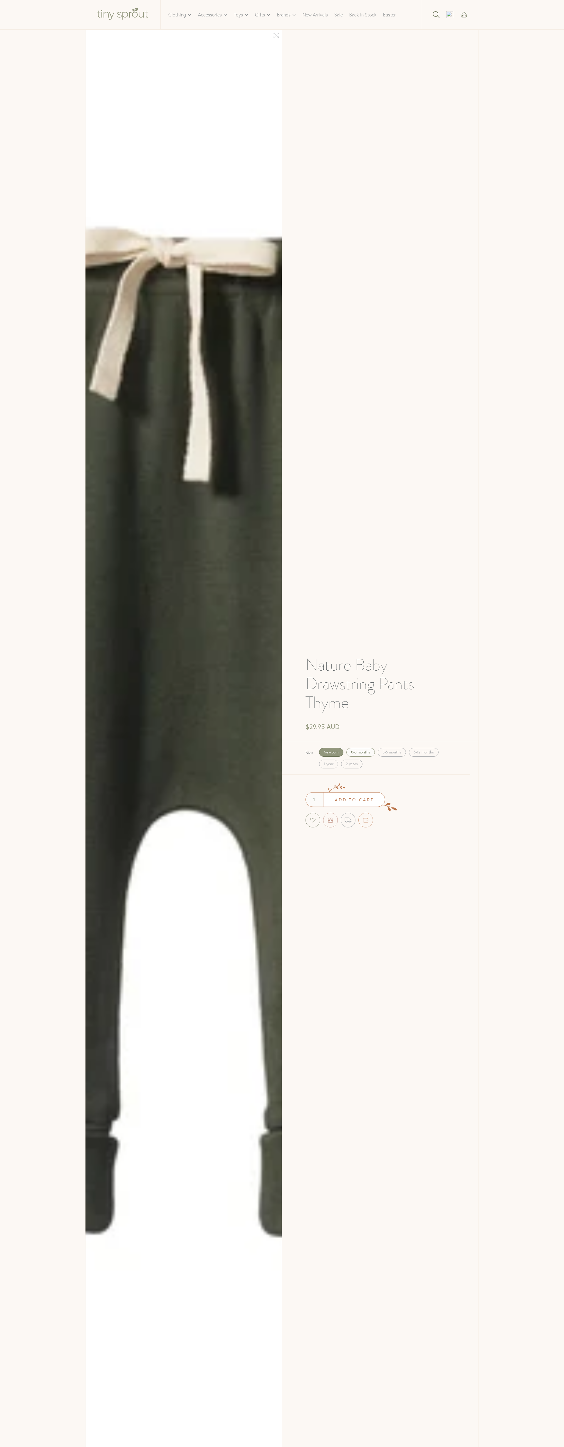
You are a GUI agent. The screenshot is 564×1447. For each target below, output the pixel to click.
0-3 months (360, 752)
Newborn (331, 752)
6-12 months (424, 752)
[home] (123, 14)
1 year (328, 763)
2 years (352, 763)
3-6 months (391, 752)
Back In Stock (363, 14)
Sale (338, 14)
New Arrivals (315, 14)
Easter (389, 14)
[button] (180, 14)
